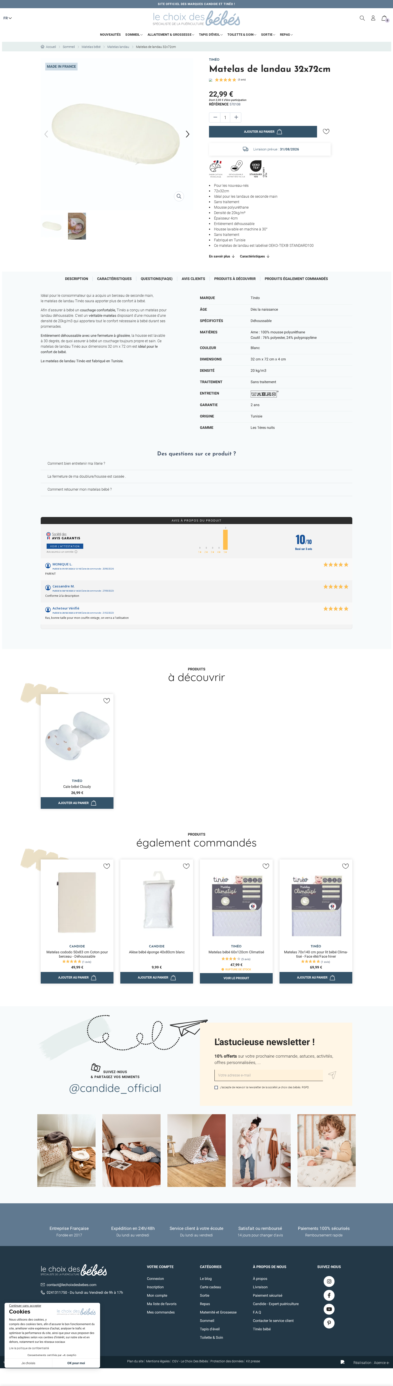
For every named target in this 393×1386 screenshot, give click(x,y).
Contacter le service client (273, 1321)
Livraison (260, 1287)
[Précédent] (46, 134)
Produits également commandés (296, 279)
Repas (205, 1304)
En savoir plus (220, 256)
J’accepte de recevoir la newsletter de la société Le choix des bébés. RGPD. (264, 1087)
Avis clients (193, 279)
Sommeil (207, 1321)
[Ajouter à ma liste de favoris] (326, 131)
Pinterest (329, 1323)
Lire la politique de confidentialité (29, 1348)
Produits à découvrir (235, 279)
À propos (260, 1278)
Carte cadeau (210, 1287)
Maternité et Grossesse (218, 1312)
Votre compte (160, 1267)
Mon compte (157, 1295)
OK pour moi (76, 1363)
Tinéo (214, 60)
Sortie (204, 1295)
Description (76, 279)
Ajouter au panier (259, 131)
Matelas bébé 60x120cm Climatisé (236, 952)
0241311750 (57, 1292)
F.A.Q (257, 1312)
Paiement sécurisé (267, 1295)
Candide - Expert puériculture (276, 1304)
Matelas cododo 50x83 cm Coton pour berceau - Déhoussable (77, 954)
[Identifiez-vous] (373, 18)
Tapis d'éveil (210, 1329)
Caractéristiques (253, 256)
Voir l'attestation (65, 546)
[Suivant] (187, 134)
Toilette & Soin (211, 1337)
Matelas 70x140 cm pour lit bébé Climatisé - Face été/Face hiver (316, 954)
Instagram (329, 1281)
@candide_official (115, 1088)
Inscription (155, 1287)
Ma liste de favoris (161, 1304)
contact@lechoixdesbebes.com (71, 1285)
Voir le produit (236, 978)
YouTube (329, 1309)
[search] (362, 18)
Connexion (155, 1278)
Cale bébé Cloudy (77, 786)
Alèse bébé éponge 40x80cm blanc (157, 952)
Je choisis (28, 1363)
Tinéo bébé (262, 1329)
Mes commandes (161, 1312)
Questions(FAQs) (157, 279)
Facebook (329, 1295)
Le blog (206, 1278)
